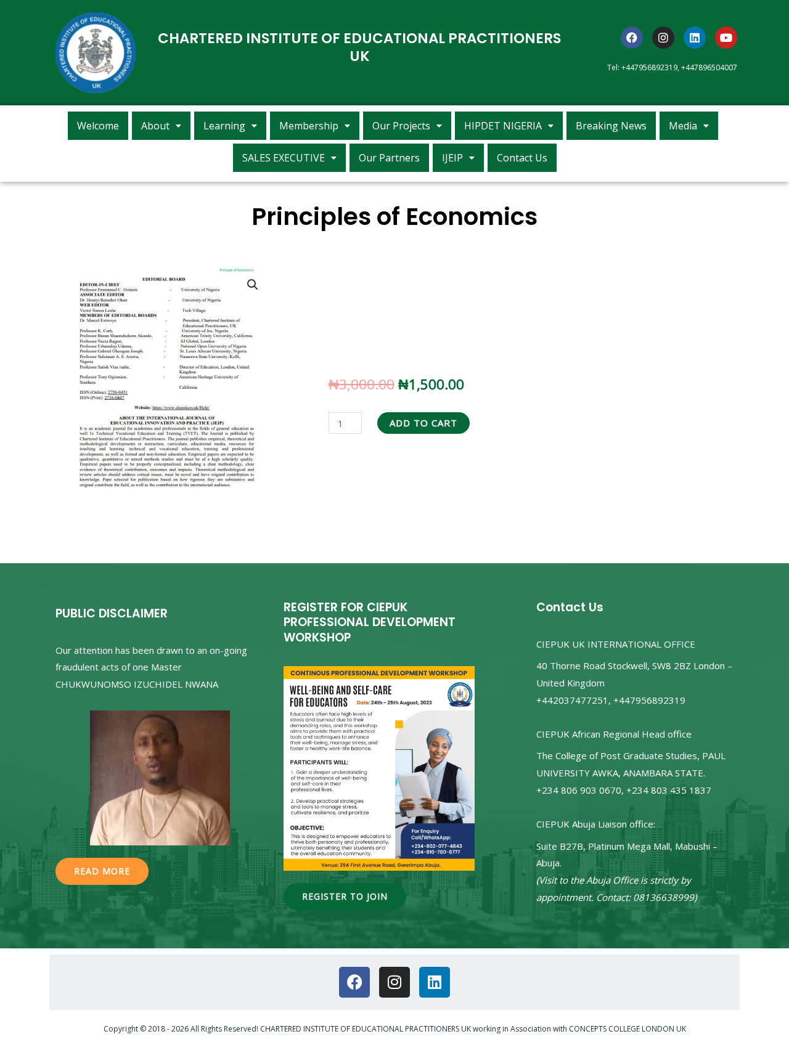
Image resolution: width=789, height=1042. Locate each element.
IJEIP (452, 158)
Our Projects (401, 125)
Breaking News (611, 125)
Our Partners (389, 158)
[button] (161, 126)
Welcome (98, 125)
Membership (308, 125)
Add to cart (423, 423)
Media (683, 125)
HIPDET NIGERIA (503, 125)
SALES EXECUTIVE (283, 158)
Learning (224, 125)
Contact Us (522, 158)
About (155, 125)
